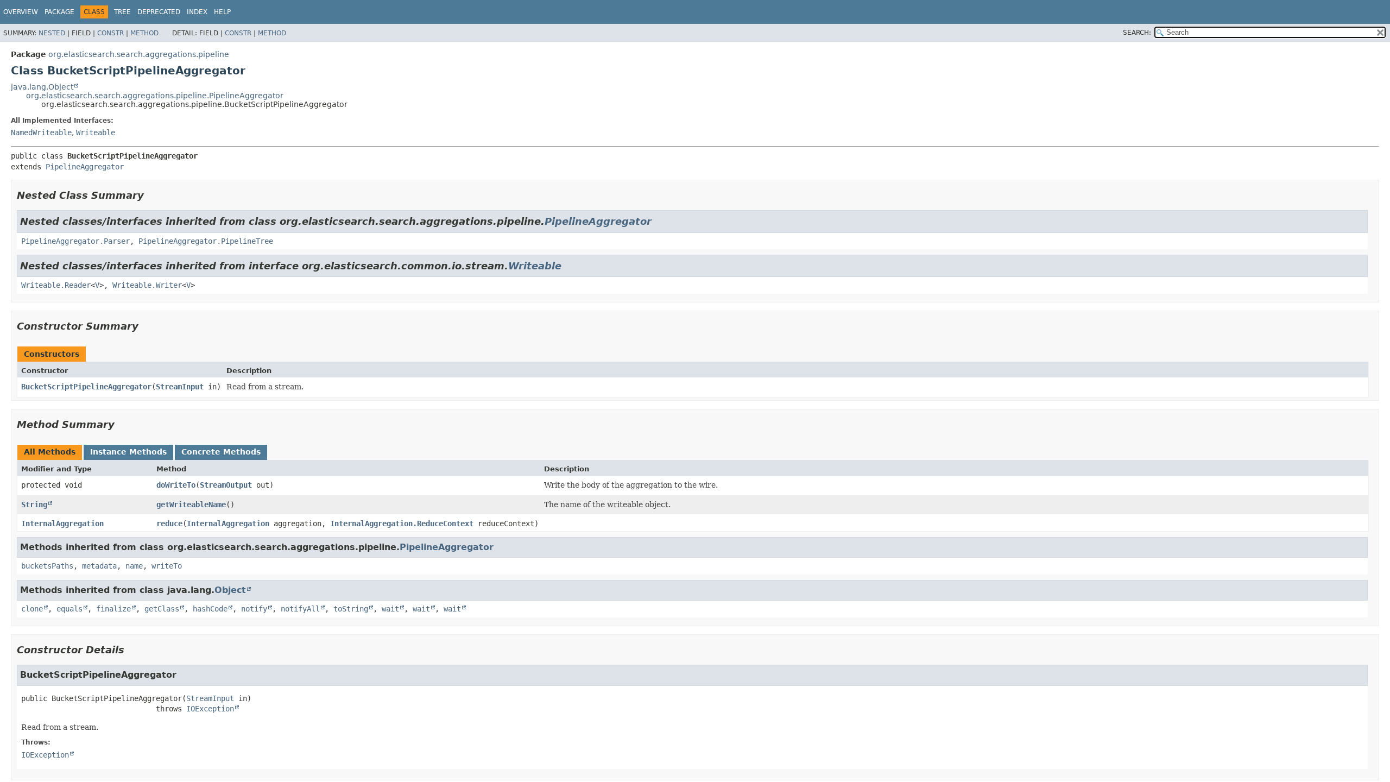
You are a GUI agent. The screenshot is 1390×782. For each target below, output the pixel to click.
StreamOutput (226, 485)
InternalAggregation (62, 523)
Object (230, 590)
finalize (113, 608)
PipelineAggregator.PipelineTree (205, 241)
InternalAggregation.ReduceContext (401, 523)
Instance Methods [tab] (128, 451)
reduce (169, 523)
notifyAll (300, 608)
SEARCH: (1137, 32)
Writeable (95, 132)
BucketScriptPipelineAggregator (86, 386)
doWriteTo (175, 485)
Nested (52, 33)
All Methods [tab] (49, 451)
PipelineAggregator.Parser (75, 241)
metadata (99, 566)
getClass (161, 608)
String (34, 504)
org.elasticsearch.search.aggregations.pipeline (138, 54)
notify (254, 608)
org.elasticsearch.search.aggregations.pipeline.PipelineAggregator (154, 95)
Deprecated (158, 12)
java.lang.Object (42, 87)
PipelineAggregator (85, 166)
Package (59, 12)
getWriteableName (191, 504)
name (134, 566)
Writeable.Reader (56, 285)
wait (390, 608)
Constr (110, 33)
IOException (210, 708)
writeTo (166, 566)
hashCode (210, 608)
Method (144, 33)
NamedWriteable (41, 132)
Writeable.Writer (147, 285)
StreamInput (180, 386)
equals (69, 608)
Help (222, 12)
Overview (20, 12)
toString (350, 608)
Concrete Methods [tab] (221, 451)
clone (32, 608)
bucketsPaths (47, 566)
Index (197, 12)
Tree (122, 12)
